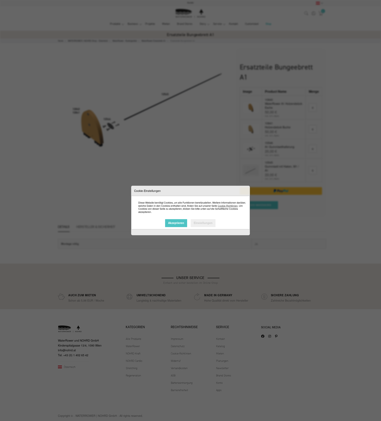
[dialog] (190, 210)
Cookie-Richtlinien (228, 205)
